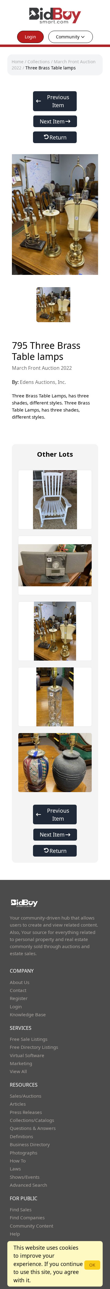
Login (30, 37)
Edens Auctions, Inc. (43, 382)
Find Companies (27, 1217)
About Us (19, 982)
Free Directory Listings (34, 1047)
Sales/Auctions (25, 1096)
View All (18, 1071)
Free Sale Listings (28, 1039)
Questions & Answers (33, 1128)
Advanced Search (28, 1185)
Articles (18, 1104)
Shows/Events (24, 1177)
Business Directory (30, 1144)
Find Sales (20, 1209)
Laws (15, 1169)
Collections (39, 61)
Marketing (21, 1063)
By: (39, 382)
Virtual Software (27, 1055)
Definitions (21, 1136)
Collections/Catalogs (32, 1120)
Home (18, 61)
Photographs (23, 1153)
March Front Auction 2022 (42, 368)
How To (18, 1161)
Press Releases (26, 1112)
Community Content (31, 1226)
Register (19, 998)
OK (92, 1265)
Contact (18, 990)
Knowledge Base (28, 1014)
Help (15, 1234)
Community (67, 37)
